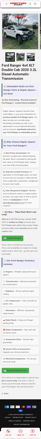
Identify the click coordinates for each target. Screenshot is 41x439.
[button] (6, 3)
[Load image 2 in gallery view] (20, 56)
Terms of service (14, 421)
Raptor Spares (18, 414)
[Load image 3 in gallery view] (30, 56)
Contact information (22, 424)
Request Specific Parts (15, 370)
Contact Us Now (12, 238)
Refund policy (18, 417)
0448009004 (16, 200)
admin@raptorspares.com (13, 203)
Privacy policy (30, 417)
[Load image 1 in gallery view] (10, 56)
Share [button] (6, 393)
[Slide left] (2, 57)
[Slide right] (38, 57)
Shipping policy (29, 421)
